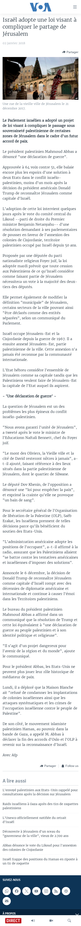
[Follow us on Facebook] (17, 891)
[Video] (51, 920)
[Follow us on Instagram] (46, 891)
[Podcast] (66, 891)
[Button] (70, 52)
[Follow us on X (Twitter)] (26, 891)
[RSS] (56, 891)
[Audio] (33, 920)
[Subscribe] (7, 901)
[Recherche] (69, 920)
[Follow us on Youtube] (36, 891)
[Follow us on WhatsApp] (7, 891)
